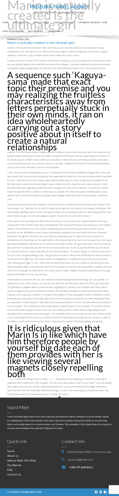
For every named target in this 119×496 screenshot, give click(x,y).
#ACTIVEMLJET (35, 31)
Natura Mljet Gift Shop (21, 460)
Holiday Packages (63, 22)
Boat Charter (21, 22)
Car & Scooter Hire (13, 31)
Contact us (14, 474)
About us (13, 456)
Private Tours (41, 22)
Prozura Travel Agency (59, 9)
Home (5, 22)
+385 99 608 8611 (81, 467)
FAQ (9, 470)
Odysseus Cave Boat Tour (92, 22)
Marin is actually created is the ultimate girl (40, 42)
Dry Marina (14, 465)
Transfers (53, 31)
